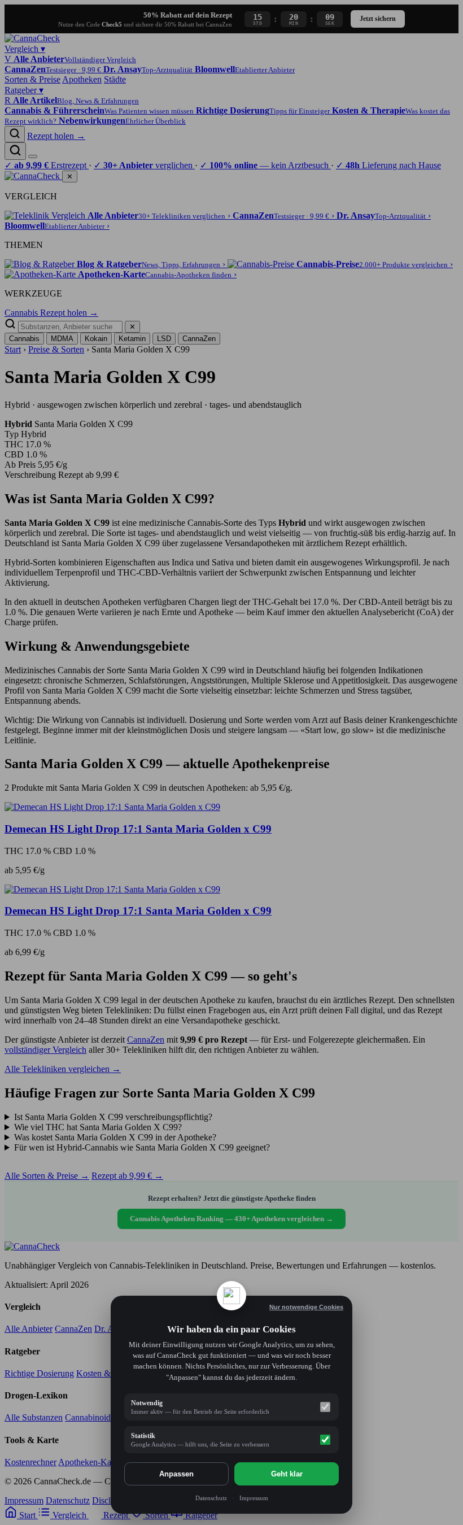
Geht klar (287, 1474)
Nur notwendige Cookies (306, 1307)
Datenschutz (211, 1497)
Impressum (253, 1497)
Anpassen (176, 1474)
